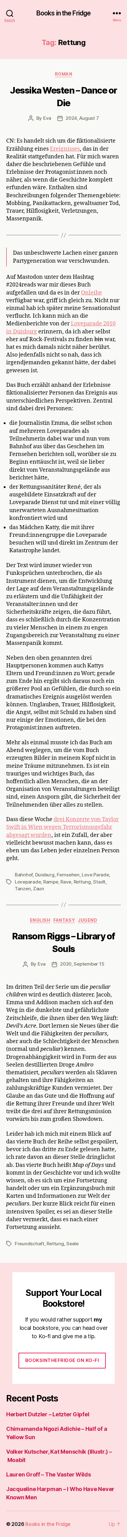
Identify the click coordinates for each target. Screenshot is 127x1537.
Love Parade (95, 875)
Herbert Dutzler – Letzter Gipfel (47, 1414)
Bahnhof (24, 875)
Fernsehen (68, 875)
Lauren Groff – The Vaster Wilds (48, 1474)
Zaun (38, 889)
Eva (47, 118)
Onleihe (91, 292)
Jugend (87, 920)
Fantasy (64, 920)
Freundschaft (29, 1244)
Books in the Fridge (63, 13)
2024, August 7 (82, 118)
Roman (63, 74)
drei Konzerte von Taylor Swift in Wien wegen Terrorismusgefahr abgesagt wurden (62, 827)
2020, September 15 (82, 964)
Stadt (99, 882)
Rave (65, 882)
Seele (72, 1244)
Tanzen (23, 889)
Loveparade (28, 882)
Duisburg (45, 875)
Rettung (82, 882)
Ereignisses (65, 148)
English (40, 920)
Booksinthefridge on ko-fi (62, 1360)
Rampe (50, 882)
